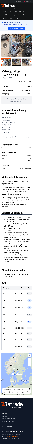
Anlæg (5, 11)
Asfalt (11, 11)
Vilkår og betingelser (7, 421)
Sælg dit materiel (6, 426)
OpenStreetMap (21, 392)
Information (18, 1)
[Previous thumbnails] (2, 62)
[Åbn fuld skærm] (29, 355)
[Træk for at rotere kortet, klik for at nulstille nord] (29, 364)
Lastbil (5, 15)
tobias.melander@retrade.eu (11, 194)
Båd (11, 18)
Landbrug (12, 15)
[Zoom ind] (29, 359)
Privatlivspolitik (5, 424)
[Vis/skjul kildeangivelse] (29, 389)
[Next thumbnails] (31, 62)
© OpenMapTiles (7, 392)
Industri (5, 18)
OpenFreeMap (24, 391)
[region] (16, 374)
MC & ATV (22, 11)
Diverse (17, 18)
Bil (16, 11)
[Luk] (30, 23)
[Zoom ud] (29, 361)
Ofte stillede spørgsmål (8, 418)
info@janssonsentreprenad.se (11, 204)
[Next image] (28, 45)
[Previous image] (5, 45)
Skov (19, 15)
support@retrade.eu (12, 436)
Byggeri (25, 15)
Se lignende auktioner (16, 28)
